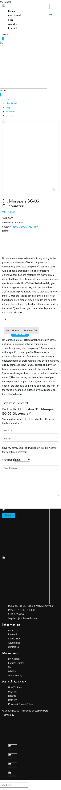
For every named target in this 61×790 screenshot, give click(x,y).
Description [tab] (12, 330)
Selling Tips (14, 638)
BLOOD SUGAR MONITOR (26, 226)
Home (11, 11)
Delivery (12, 700)
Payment (12, 691)
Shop (11, 20)
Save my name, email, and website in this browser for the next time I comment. (29, 449)
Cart (10, 667)
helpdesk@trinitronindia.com (22, 618)
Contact (12, 28)
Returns (12, 695)
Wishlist (12, 671)
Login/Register (16, 663)
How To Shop (15, 687)
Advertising (14, 642)
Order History (15, 675)
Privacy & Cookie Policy (20, 704)
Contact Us (13, 647)
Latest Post (14, 634)
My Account (14, 658)
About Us (13, 24)
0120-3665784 (16, 614)
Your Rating (8, 459)
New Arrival (14, 16)
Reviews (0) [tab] (30, 330)
